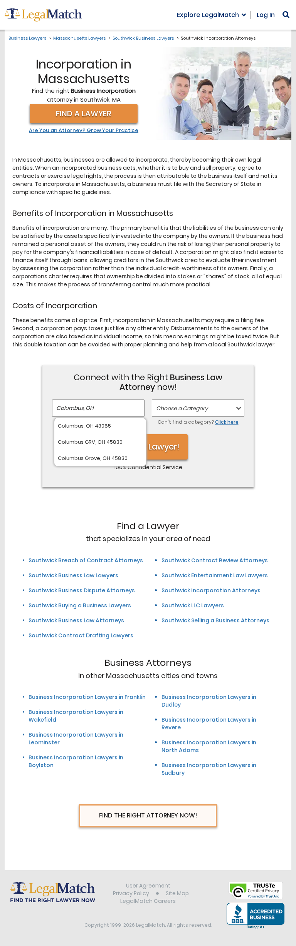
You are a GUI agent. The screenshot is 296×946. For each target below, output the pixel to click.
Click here (227, 422)
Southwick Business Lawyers (143, 38)
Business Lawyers (27, 38)
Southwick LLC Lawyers (192, 605)
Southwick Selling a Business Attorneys (215, 620)
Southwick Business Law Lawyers (73, 575)
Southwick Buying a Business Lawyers (80, 605)
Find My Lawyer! (148, 446)
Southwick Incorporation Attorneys (211, 590)
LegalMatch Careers (148, 901)
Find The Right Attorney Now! (148, 815)
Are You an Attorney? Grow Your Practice (83, 130)
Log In (266, 14)
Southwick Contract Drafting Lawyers (81, 635)
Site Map (177, 893)
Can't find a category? (198, 422)
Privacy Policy (131, 893)
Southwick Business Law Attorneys (76, 620)
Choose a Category (182, 408)
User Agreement (148, 885)
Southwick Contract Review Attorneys (214, 560)
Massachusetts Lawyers (79, 38)
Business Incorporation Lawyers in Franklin (87, 697)
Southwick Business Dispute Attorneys (82, 590)
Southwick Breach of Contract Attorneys (86, 560)
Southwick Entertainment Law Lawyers (214, 575)
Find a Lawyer (83, 113)
